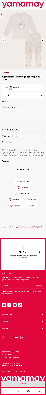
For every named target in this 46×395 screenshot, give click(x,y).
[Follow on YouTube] (15, 305)
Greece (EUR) (7, 371)
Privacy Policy (7, 355)
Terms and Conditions (10, 352)
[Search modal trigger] (6, 390)
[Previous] (3, 40)
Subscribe (39, 285)
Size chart (5, 101)
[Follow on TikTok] (20, 305)
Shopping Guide (7, 314)
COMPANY (5, 328)
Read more (6, 161)
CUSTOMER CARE (7, 321)
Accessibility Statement (10, 358)
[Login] (17, 390)
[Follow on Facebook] (9, 305)
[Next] (42, 40)
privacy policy (7, 294)
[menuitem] (6, 390)
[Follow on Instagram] (4, 305)
